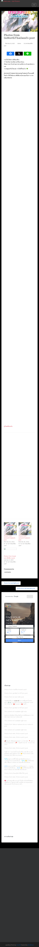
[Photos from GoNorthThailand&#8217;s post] (10, 528)
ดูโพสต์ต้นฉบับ (8, 426)
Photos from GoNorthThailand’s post (9, 538)
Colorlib (18, 945)
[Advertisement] (19, 454)
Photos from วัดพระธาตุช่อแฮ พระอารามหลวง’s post (18, 725)
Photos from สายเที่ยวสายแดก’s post (15, 689)
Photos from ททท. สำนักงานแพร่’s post (16, 733)
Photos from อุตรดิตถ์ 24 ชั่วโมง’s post (16, 693)
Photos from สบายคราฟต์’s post (14, 697)
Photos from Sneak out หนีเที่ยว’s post (10, 557)
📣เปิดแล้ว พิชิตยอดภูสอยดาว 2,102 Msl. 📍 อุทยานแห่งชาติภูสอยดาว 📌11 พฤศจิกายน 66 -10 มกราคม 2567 (19, 742)
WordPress (31, 945)
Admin (19, 43)
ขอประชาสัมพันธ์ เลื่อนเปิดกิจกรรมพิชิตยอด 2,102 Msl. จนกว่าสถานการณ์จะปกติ (19, 716)
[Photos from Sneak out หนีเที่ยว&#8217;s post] (10, 551)
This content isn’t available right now (15, 711)
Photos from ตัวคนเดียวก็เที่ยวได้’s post (16, 773)
